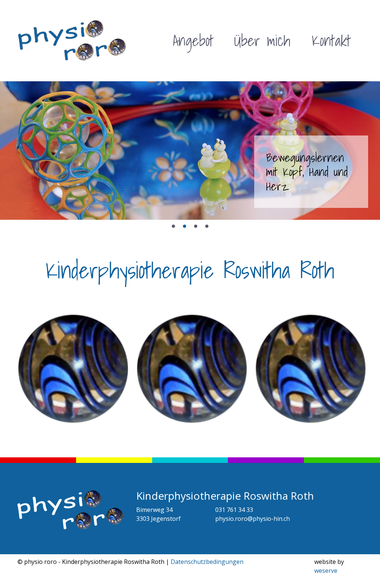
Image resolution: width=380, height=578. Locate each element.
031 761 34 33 (234, 510)
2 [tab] (184, 226)
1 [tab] (173, 226)
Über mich (262, 40)
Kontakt (331, 40)
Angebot (193, 40)
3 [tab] (195, 226)
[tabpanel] (190, 150)
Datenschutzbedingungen (207, 562)
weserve (325, 570)
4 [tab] (206, 226)
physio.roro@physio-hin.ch (252, 519)
